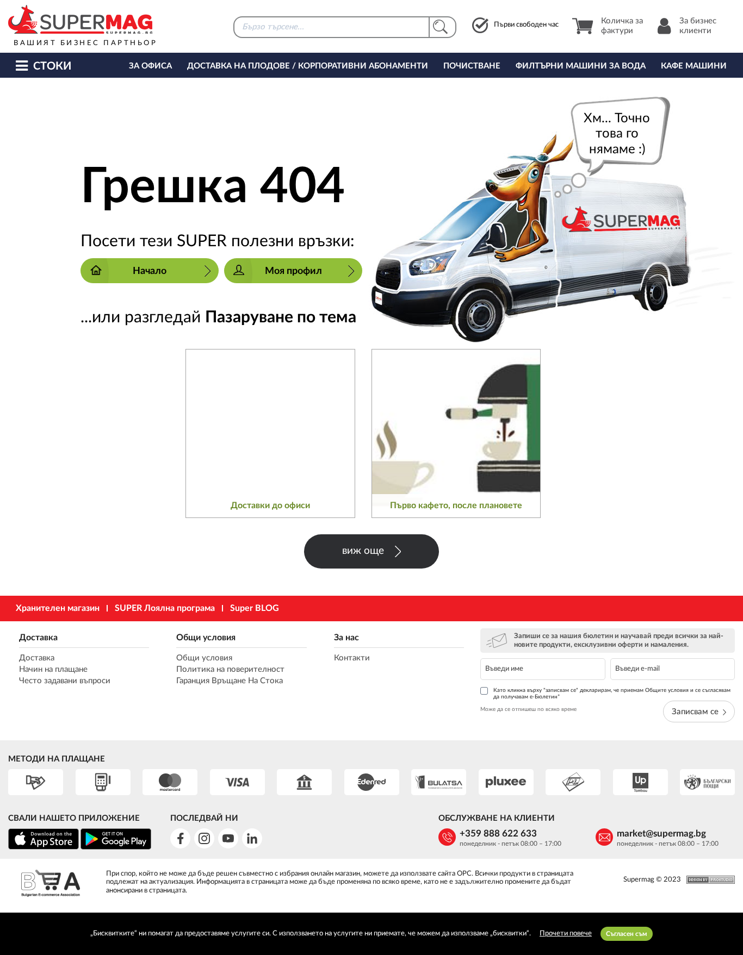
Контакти (352, 658)
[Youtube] (228, 838)
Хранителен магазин (58, 608)
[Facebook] (180, 838)
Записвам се (695, 712)
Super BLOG (254, 608)
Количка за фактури (622, 26)
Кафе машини (694, 66)
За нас (346, 637)
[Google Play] (116, 847)
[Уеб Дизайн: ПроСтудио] (708, 880)
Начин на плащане (53, 669)
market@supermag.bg (661, 833)
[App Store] (43, 847)
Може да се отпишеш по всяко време (528, 709)
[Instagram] (204, 838)
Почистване (471, 66)
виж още (363, 551)
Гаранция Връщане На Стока (229, 681)
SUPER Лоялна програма (165, 608)
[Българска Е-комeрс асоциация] (50, 885)
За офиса (150, 66)
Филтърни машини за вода (581, 66)
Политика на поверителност (230, 669)
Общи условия (206, 637)
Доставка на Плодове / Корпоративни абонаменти (307, 66)
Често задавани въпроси (64, 681)
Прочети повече (566, 933)
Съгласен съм (626, 934)
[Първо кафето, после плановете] (456, 433)
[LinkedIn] (252, 838)
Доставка (38, 637)
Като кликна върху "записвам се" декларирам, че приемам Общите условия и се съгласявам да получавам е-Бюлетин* (611, 694)
